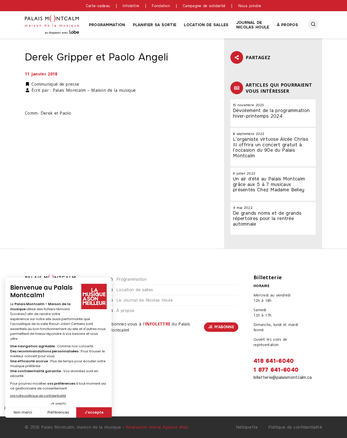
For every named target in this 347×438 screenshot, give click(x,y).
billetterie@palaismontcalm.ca (283, 377)
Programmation (107, 24)
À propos (287, 24)
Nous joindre (249, 6)
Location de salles (206, 24)
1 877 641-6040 (276, 369)
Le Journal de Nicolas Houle (144, 300)
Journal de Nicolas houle (252, 25)
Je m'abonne (221, 327)
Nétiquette (247, 427)
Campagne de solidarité (204, 6)
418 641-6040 (274, 361)
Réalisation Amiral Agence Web (157, 427)
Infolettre (131, 6)
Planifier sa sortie (155, 24)
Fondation (161, 6)
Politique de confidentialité (295, 427)
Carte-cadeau (98, 6)
